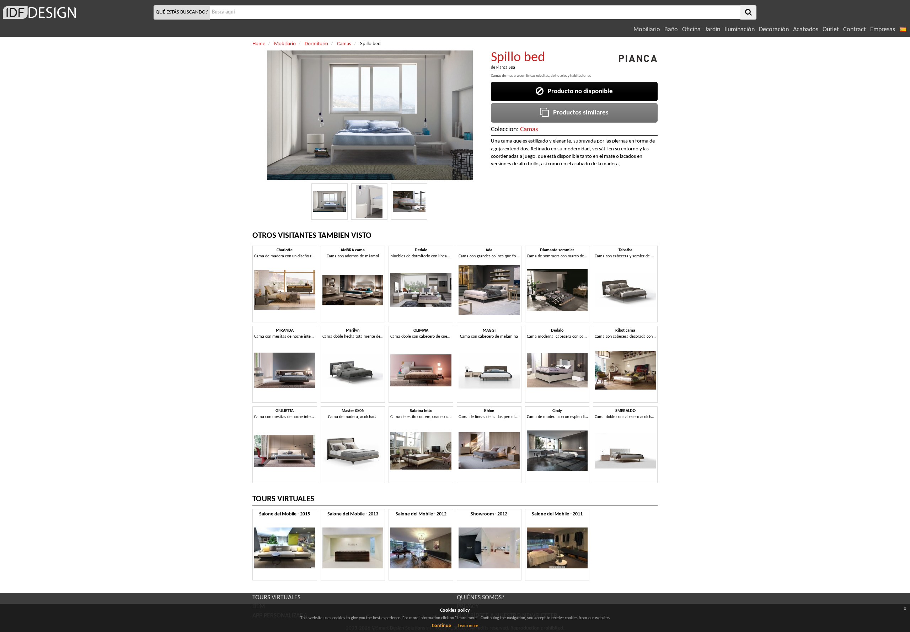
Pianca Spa (505, 67)
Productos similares (579, 112)
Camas (529, 129)
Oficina (691, 29)
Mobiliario (646, 29)
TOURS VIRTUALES (276, 597)
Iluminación (739, 29)
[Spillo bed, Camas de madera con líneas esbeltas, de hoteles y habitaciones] (329, 201)
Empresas (882, 29)
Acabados (805, 29)
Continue (441, 625)
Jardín (712, 29)
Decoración (774, 29)
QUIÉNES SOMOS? (480, 597)
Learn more (468, 626)
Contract (854, 29)
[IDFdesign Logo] (76, 12)
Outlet (831, 29)
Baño (671, 29)
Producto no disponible (578, 91)
